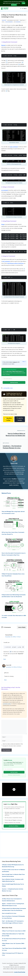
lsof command (6, 261)
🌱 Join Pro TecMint (20, 419)
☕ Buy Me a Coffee (8, 419)
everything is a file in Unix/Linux (15, 263)
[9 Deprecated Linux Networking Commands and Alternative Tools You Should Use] (14, 591)
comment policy (7, 703)
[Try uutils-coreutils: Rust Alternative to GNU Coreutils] (14, 612)
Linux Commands (9, 21)
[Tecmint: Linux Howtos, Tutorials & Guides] (5, 8)
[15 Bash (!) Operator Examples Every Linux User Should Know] (14, 571)
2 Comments (18, 21)
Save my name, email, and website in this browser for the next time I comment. (13, 745)
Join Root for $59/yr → (14, 826)
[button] (21, 8)
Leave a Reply (21, 627)
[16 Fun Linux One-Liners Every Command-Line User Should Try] (14, 529)
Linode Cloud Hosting (19, 972)
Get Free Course (14, 382)
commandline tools (8, 388)
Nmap (2, 224)
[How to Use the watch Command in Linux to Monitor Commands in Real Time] (14, 550)
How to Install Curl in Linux (9, 913)
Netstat (3, 45)
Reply (4, 659)
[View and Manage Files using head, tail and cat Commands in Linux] (14, 508)
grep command (14, 146)
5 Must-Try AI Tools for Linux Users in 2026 (13, 931)
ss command (4, 190)
